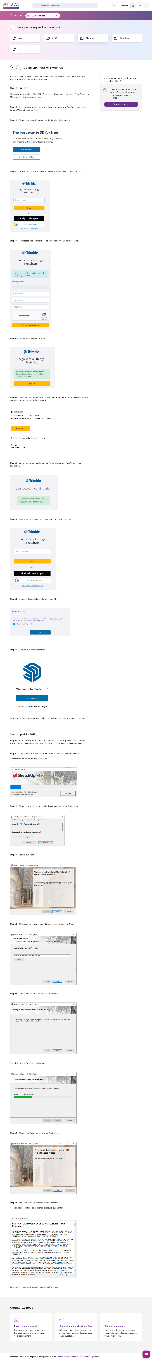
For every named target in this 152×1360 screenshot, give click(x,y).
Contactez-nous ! (121, 104)
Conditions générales (91, 1357)
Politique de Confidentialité (69, 1357)
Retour (18, 16)
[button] (143, 5)
